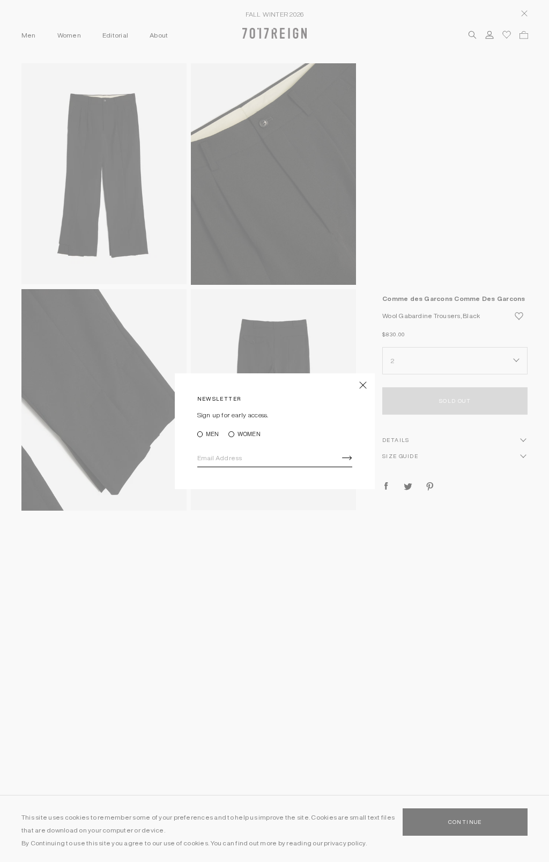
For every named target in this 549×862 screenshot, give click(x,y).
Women (249, 434)
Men (212, 434)
